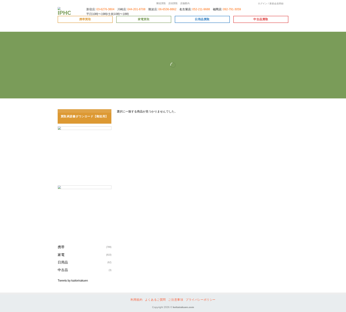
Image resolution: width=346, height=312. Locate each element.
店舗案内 (185, 3)
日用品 (63, 262)
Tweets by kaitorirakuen (73, 280)
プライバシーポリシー (201, 299)
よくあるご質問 (155, 299)
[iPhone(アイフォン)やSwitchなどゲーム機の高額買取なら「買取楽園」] (64, 11)
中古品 (63, 270)
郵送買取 (161, 3)
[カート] (287, 3)
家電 (61, 255)
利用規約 (136, 299)
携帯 (61, 247)
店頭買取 (173, 3)
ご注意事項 (175, 299)
